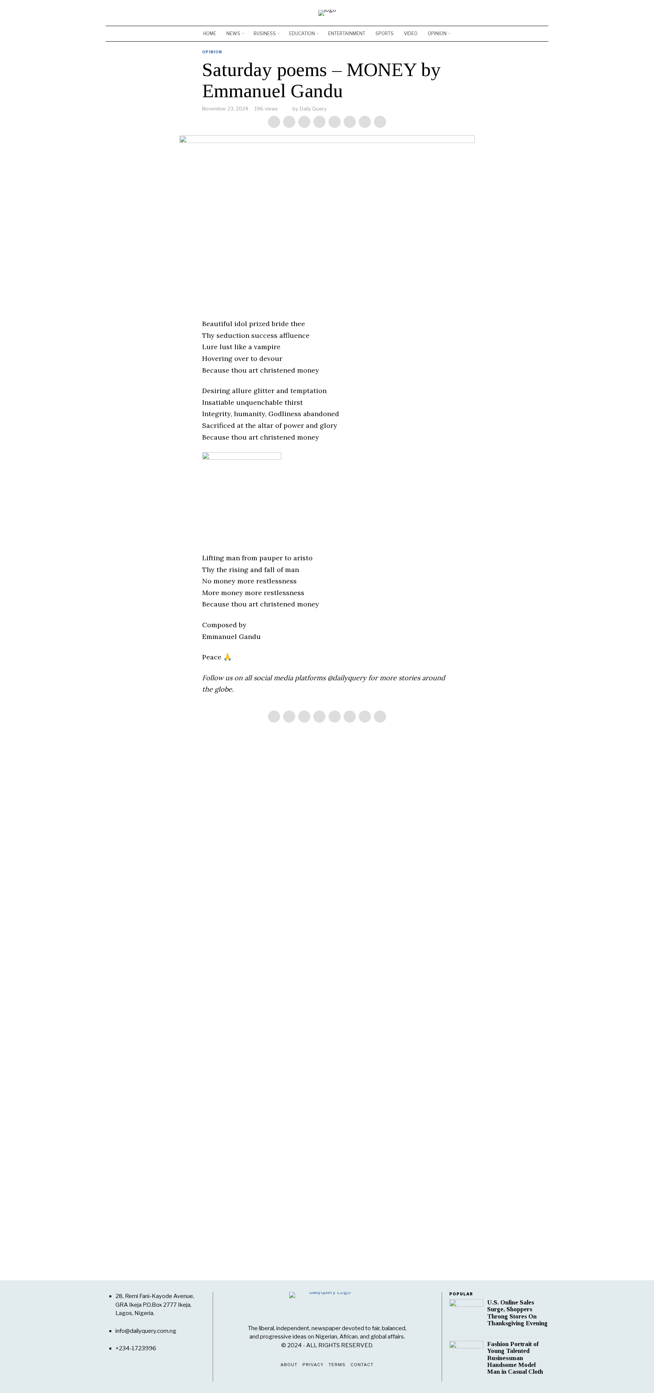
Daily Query (313, 109)
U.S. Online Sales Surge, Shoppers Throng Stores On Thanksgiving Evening (517, 1312)
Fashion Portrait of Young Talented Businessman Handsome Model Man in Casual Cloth (515, 1358)
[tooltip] (520, 12)
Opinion (212, 52)
